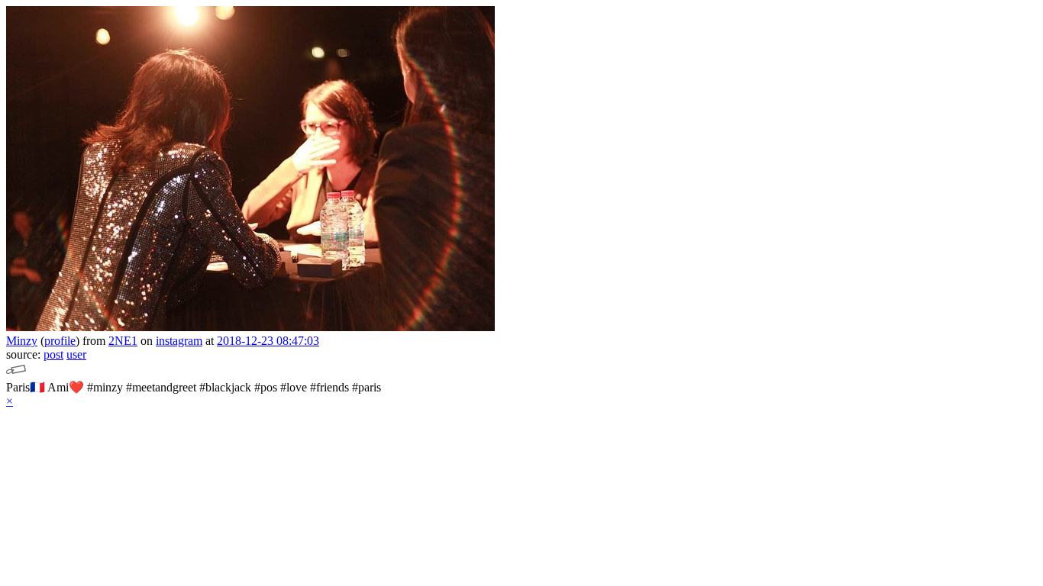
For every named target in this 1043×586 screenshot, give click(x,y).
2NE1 (122, 340)
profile (60, 340)
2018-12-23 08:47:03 (268, 340)
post (53, 354)
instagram (179, 340)
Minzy (21, 340)
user (76, 354)
